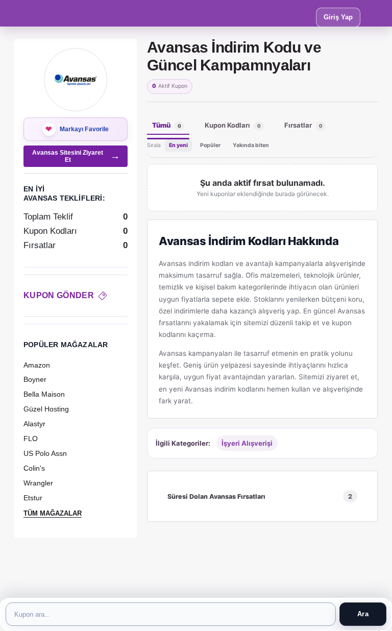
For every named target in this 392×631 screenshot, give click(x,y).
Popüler (210, 145)
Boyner (34, 379)
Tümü (166, 125)
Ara (363, 614)
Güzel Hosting (46, 409)
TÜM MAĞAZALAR (52, 513)
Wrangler (38, 483)
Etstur (32, 498)
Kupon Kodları (233, 125)
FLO (30, 438)
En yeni (178, 145)
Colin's (34, 468)
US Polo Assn (45, 453)
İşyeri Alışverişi (247, 443)
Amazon (36, 365)
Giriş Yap (338, 17)
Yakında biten (251, 145)
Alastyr (34, 424)
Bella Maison (44, 394)
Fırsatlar (303, 125)
